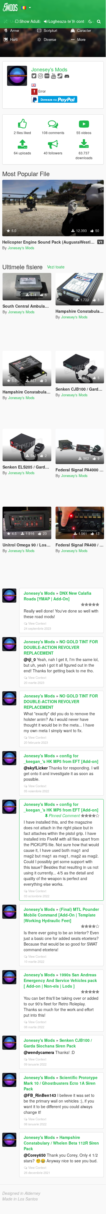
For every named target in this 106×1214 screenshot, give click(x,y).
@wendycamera (39, 1052)
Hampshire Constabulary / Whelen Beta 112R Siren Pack (61, 1142)
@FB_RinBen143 (40, 1095)
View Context (37, 623)
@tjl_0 (30, 659)
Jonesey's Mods (49, 69)
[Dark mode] (90, 21)
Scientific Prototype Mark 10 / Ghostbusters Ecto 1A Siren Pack (61, 1083)
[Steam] (60, 75)
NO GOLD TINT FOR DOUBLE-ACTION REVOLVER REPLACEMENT (61, 647)
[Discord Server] (67, 75)
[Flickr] (47, 75)
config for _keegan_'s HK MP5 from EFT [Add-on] (61, 758)
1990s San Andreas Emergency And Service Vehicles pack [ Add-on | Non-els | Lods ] (60, 980)
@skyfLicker (36, 768)
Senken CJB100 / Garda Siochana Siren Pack (58, 1043)
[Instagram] (40, 75)
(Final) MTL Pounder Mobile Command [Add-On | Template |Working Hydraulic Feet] (61, 914)
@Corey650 (35, 1155)
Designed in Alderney (21, 1193)
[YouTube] (53, 75)
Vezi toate (56, 267)
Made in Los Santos (20, 1199)
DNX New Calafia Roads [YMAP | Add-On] (57, 595)
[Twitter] (34, 75)
